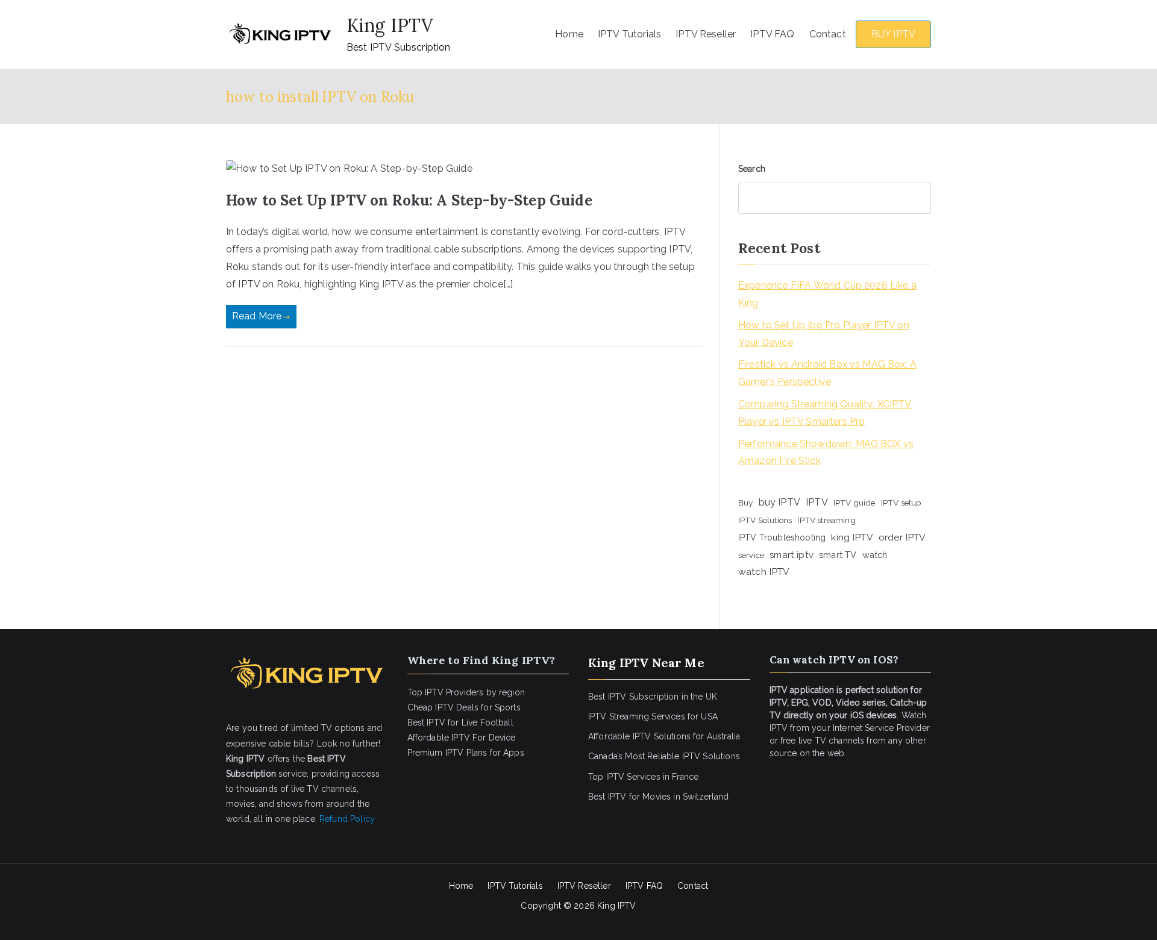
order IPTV (902, 537)
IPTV (817, 502)
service (751, 555)
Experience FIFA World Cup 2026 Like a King (827, 294)
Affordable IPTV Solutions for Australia (664, 736)
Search (751, 169)
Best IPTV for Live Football (460, 722)
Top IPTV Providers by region (466, 692)
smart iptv (792, 555)
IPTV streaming (826, 520)
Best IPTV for (614, 796)
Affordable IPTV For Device (461, 737)
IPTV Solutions (765, 520)
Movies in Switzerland (685, 796)
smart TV (837, 555)
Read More (256, 316)
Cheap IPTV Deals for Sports (464, 707)
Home (569, 34)
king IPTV (852, 537)
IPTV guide (854, 502)
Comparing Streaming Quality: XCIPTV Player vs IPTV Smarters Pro (825, 412)
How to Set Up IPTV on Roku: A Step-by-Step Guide (409, 200)
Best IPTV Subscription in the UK (652, 696)
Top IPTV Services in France (643, 777)
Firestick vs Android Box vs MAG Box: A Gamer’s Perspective (827, 373)
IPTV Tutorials (629, 34)
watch (875, 555)
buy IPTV (779, 502)
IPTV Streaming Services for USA (653, 716)
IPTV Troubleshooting (782, 537)
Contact (827, 34)
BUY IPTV (893, 34)
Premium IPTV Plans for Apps (465, 752)
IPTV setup (901, 502)
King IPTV (389, 25)
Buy (745, 502)
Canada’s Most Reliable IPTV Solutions (664, 756)
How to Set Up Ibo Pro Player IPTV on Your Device (823, 333)
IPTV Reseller (706, 34)
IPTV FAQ (772, 34)
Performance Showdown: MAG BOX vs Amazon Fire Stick (826, 452)
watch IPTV (764, 571)
